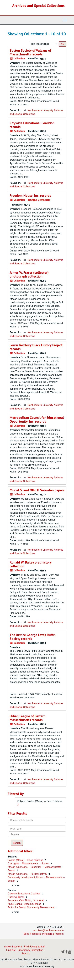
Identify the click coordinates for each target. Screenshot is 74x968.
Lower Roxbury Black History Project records (36, 347)
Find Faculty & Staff (34, 946)
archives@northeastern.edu (48, 930)
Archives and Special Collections (38, 5)
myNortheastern (13, 946)
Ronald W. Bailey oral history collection (30, 564)
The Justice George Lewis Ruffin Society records (33, 637)
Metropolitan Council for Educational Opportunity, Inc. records (37, 419)
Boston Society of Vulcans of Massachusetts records (30, 52)
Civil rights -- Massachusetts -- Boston (29, 863)
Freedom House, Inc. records (30, 195)
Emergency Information (30, 950)
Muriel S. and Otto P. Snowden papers (37, 490)
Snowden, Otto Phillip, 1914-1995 (26, 900)
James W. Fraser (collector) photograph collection (29, 274)
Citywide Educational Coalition (24, 893)
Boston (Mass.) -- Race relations (26, 860)
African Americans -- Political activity (28, 873)
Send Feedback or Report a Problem (44, 933)
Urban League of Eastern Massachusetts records (27, 718)
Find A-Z (11, 950)
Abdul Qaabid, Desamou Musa (25, 903)
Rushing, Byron (16, 897)
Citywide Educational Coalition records (32, 125)
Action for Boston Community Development (31, 907)
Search (25, 953)
